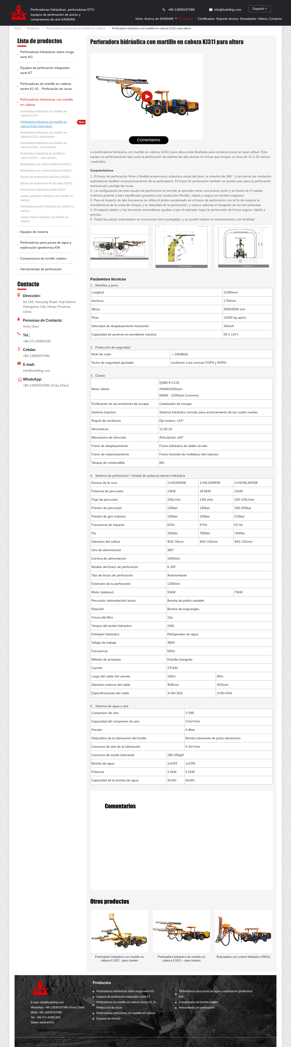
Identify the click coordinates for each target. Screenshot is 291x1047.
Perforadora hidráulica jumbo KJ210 (42, 189)
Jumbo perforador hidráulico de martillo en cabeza (46, 198)
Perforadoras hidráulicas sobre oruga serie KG (47, 54)
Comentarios (148, 140)
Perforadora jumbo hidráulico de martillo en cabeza (47, 208)
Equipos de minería (34, 232)
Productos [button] (186, 18)
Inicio (139, 18)
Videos (263, 18)
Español (259, 8)
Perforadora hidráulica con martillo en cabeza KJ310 (43, 113)
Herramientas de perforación (41, 269)
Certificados (206, 18)
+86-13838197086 (181, 9)
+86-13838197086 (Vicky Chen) (46, 385)
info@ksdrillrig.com (227, 9)
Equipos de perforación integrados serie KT (45, 70)
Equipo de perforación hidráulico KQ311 (45, 177)
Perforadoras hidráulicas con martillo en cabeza (75, 28)
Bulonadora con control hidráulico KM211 (243, 957)
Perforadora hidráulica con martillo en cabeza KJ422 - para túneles (119, 958)
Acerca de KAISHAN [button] (159, 18)
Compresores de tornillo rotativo (43, 258)
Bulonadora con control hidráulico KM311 (46, 170)
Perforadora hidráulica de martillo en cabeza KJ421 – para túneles (181, 958)
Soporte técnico (227, 18)
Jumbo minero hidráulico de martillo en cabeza (44, 219)
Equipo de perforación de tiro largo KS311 (46, 183)
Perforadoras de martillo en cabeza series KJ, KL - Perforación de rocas (46, 86)
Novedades (248, 18)
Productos (33, 28)
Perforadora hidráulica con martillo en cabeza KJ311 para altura (43, 124)
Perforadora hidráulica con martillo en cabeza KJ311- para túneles (43, 134)
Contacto (275, 18)
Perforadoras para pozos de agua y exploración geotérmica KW (45, 245)
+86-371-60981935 (37, 341)
